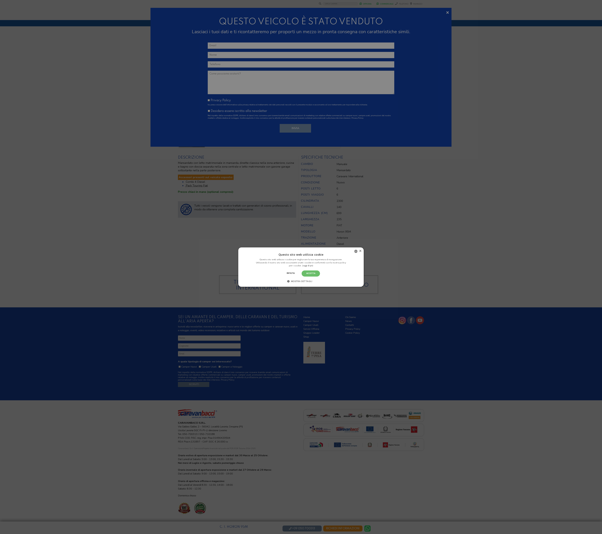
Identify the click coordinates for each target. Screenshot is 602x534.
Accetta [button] (310, 273)
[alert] (301, 267)
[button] (301, 281)
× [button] (360, 251)
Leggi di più (307, 265)
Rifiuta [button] (291, 273)
